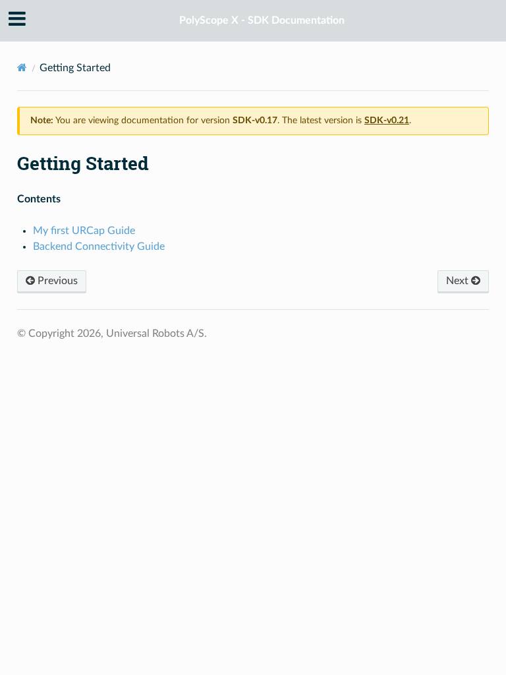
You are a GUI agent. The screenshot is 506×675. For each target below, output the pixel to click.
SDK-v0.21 (386, 120)
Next (458, 281)
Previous (56, 281)
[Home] (22, 67)
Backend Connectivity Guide (99, 246)
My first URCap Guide (84, 230)
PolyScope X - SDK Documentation (262, 20)
